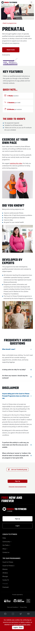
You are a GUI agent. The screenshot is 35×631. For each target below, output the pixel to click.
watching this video (16, 163)
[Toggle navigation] (31, 2)
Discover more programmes (17, 486)
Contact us (6, 552)
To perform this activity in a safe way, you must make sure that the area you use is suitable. (15, 445)
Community (6, 541)
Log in (18, 526)
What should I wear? (8, 349)
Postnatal (6, 587)
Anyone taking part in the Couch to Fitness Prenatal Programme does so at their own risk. (15, 396)
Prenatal (13, 29)
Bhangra (5, 576)
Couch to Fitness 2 (8, 566)
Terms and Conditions (12, 607)
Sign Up (17, 481)
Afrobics (5, 573)
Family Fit (6, 580)
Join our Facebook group (19, 469)
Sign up (17, 519)
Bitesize (5, 569)
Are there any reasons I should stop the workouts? (15, 377)
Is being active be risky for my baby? (14, 369)
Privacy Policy (23, 607)
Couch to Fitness (8, 562)
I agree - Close (18, 627)
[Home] (9, 2)
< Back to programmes (9, 23)
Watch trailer (11, 50)
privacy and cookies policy (22, 624)
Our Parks (6, 545)
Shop (4, 549)
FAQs (4, 538)
